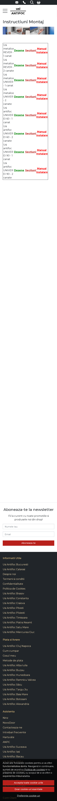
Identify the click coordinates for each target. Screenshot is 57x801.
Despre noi (9, 574)
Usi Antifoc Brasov (13, 593)
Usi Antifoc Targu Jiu (15, 689)
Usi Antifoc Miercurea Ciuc (19, 632)
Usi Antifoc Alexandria (16, 704)
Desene (19, 50)
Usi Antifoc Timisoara (15, 617)
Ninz (5, 717)
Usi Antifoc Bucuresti (15, 564)
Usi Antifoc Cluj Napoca (17, 646)
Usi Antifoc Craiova (14, 603)
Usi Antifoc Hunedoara (16, 675)
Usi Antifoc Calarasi (14, 569)
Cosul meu (9, 655)
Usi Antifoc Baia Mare (15, 694)
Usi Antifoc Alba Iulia (15, 665)
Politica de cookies (34, 769)
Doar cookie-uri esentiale (28, 789)
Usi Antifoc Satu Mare (16, 627)
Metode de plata (13, 660)
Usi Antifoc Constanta (16, 598)
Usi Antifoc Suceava (14, 746)
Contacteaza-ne (12, 727)
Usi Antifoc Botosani (15, 699)
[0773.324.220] (25, 2)
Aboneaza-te (28, 543)
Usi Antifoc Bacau (13, 756)
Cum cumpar (11, 650)
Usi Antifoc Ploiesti (14, 612)
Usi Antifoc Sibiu (12, 684)
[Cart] (39, 2)
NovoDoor (9, 722)
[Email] (18, 2)
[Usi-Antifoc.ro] (18, 11)
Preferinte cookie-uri (28, 795)
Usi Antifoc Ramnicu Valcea (19, 679)
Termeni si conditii (13, 579)
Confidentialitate (13, 583)
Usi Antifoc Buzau (13, 670)
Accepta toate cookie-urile (28, 782)
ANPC (6, 742)
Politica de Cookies (14, 588)
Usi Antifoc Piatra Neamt (17, 622)
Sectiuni (30, 50)
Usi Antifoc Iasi (11, 751)
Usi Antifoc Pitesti (13, 608)
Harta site (8, 737)
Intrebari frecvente (14, 732)
